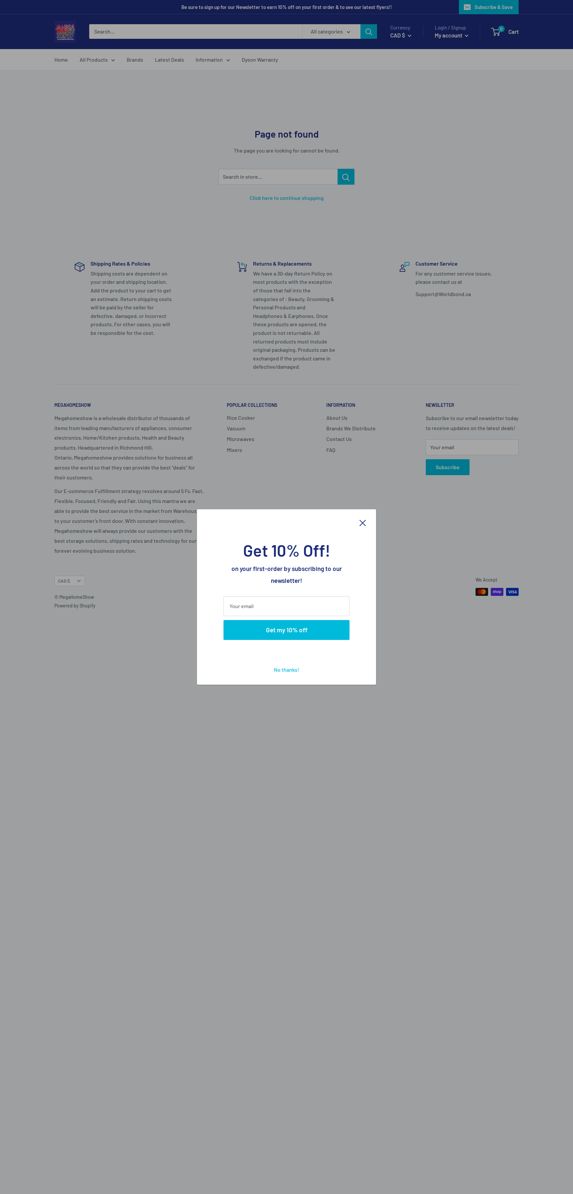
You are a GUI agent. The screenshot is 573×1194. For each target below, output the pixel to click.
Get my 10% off (286, 630)
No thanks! (286, 669)
